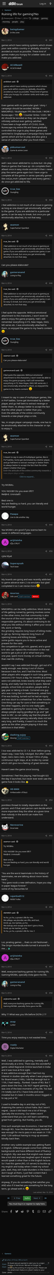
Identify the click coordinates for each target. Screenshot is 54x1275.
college (36, 18)
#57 (50, 966)
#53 (50, 745)
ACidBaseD (16, 64)
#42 (50, 75)
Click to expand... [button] (27, 476)
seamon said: (9, 355)
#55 (50, 835)
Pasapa (14, 513)
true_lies (15, 188)
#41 (50, 40)
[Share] (46, 40)
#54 (50, 800)
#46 (50, 283)
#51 (50, 574)
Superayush (17, 563)
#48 (50, 446)
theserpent (9, 18)
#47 (50, 350)
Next (36, 1198)
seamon (14, 224)
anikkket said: (9, 81)
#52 (50, 604)
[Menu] (4, 3)
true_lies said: (9, 241)
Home (5, 1267)
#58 (50, 993)
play (22, 21)
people (15, 21)
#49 (50, 525)
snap (13, 1021)
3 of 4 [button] (27, 1198)
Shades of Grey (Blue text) (15, 1260)
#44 (50, 200)
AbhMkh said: (9, 912)
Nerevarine (16, 824)
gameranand (17, 272)
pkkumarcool (17, 147)
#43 (50, 158)
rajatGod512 (17, 896)
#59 (50, 1032)
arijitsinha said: (10, 999)
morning (6, 21)
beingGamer (17, 29)
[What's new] (50, 3)
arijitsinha (16, 540)
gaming (44, 18)
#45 (50, 235)
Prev (18, 1198)
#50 (50, 551)
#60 (50, 1055)
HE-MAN (14, 789)
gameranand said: (11, 370)
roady (13, 1044)
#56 (50, 907)
